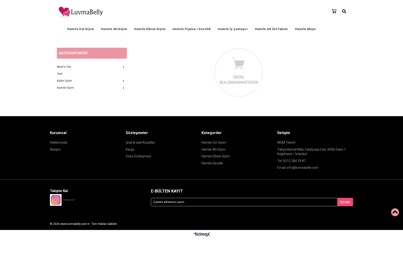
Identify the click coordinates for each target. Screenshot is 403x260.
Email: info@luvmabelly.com (298, 167)
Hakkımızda (58, 142)
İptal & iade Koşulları (140, 142)
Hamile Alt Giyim (114, 29)
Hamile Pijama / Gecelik (192, 29)
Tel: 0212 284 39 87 (291, 161)
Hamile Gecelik (212, 163)
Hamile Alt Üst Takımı (271, 29)
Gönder (345, 202)
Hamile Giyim (65, 87)
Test (60, 73)
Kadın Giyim (64, 80)
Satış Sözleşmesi (138, 156)
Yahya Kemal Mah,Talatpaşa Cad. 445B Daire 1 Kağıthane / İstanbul (311, 152)
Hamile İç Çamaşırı (233, 29)
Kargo (130, 149)
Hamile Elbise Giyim (150, 29)
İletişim (55, 149)
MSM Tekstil (286, 142)
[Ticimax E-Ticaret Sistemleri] (201, 234)
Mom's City (64, 66)
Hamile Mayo (305, 29)
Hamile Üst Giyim (80, 29)
